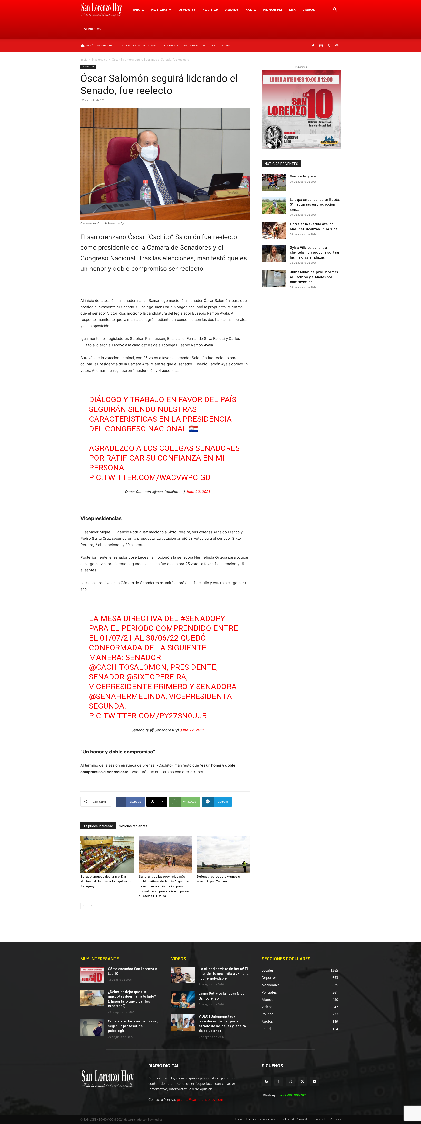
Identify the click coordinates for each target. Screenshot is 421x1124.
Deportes (187, 9)
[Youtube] (337, 45)
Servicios (92, 29)
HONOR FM (272, 9)
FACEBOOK (171, 45)
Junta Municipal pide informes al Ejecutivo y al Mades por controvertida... (314, 277)
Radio (250, 9)
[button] (335, 10)
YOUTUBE (209, 45)
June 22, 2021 (198, 491)
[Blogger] (266, 1081)
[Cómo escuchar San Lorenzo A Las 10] (92, 975)
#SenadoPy (202, 618)
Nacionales (99, 59)
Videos (308, 9)
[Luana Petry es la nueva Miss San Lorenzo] (183, 999)
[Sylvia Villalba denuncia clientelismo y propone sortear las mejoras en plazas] (274, 253)
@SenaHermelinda (127, 696)
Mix (292, 9)
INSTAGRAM (190, 45)
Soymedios (155, 1119)
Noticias (159, 9)
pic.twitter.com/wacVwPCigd (149, 477)
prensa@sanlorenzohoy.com (200, 1099)
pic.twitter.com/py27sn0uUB (148, 715)
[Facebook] (312, 45)
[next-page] (91, 906)
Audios (232, 9)
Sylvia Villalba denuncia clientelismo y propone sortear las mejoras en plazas (315, 252)
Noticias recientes (133, 826)
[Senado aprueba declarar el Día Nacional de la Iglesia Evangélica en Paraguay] (107, 854)
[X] (329, 45)
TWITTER (225, 45)
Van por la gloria (303, 176)
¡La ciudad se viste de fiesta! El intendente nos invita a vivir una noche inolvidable (224, 973)
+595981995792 (293, 1095)
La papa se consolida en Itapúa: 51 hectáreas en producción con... (315, 204)
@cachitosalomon (128, 667)
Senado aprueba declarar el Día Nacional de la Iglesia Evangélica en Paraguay (105, 881)
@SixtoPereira (156, 676)
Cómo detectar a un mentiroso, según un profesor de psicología (133, 1026)
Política (210, 9)
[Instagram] (321, 45)
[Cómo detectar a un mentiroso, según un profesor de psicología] (92, 1027)
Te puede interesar (98, 826)
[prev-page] (83, 906)
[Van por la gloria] (274, 182)
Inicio (138, 9)
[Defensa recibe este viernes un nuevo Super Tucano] (223, 854)
